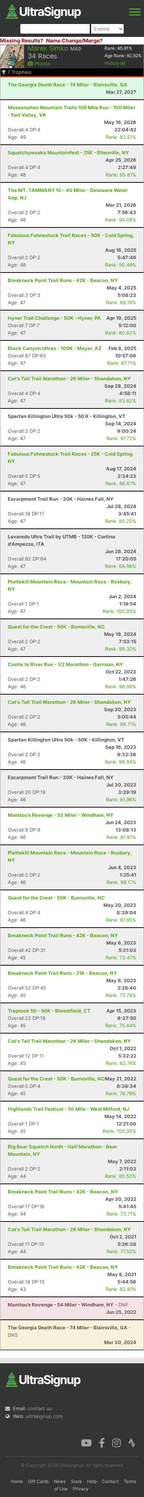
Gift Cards (38, 1481)
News (60, 1481)
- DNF (68, 1305)
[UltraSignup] (43, 10)
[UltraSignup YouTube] (86, 1442)
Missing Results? (21, 40)
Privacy (81, 1488)
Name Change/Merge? (74, 40)
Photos (42, 63)
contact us (40, 1408)
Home (17, 1481)
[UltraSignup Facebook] (102, 1442)
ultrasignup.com (44, 1416)
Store (76, 1481)
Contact (110, 1481)
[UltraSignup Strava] (131, 1442)
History (112, 63)
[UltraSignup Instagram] (116, 1442)
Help (92, 1481)
